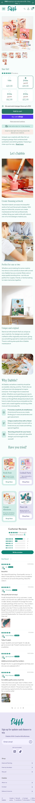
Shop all (4, 772)
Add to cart (17, 111)
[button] (6, 73)
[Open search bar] (24, 8)
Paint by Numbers (7, 767)
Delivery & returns (7, 791)
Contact (4, 787)
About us (4, 782)
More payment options (17, 121)
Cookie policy (12, 799)
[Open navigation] (4, 9)
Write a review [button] (17, 552)
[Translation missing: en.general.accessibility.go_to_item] (4, 55)
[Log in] (28, 8)
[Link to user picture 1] (5, 623)
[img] (5, 564)
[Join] (30, 741)
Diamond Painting (7, 763)
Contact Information (26, 799)
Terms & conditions (18, 799)
